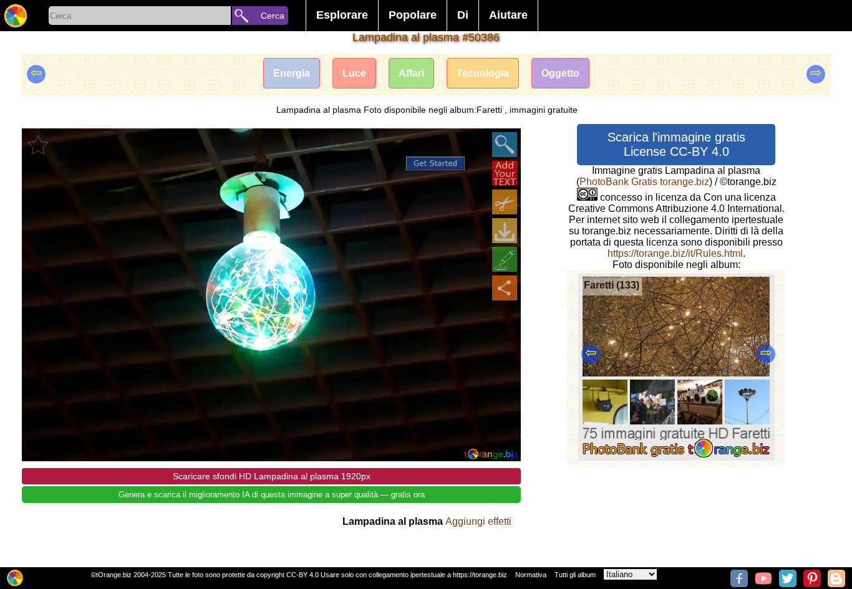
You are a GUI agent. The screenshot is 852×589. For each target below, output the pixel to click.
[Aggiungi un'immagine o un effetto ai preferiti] (38, 144)
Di (462, 15)
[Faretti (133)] (676, 457)
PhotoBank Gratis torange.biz (644, 181)
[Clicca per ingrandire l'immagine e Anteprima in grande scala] (504, 144)
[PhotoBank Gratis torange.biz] (15, 15)
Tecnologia (483, 73)
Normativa (530, 574)
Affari (411, 73)
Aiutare (508, 15)
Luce (354, 73)
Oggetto (560, 73)
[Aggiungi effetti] (504, 259)
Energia (291, 73)
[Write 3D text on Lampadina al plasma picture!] (504, 173)
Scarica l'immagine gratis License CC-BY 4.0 (676, 144)
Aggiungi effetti (478, 521)
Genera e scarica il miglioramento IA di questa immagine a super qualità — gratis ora (272, 494)
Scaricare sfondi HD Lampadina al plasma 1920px (271, 476)
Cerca (272, 16)
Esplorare (342, 15)
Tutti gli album (575, 574)
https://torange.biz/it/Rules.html (675, 253)
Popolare (413, 15)
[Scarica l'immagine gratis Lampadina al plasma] (504, 230)
